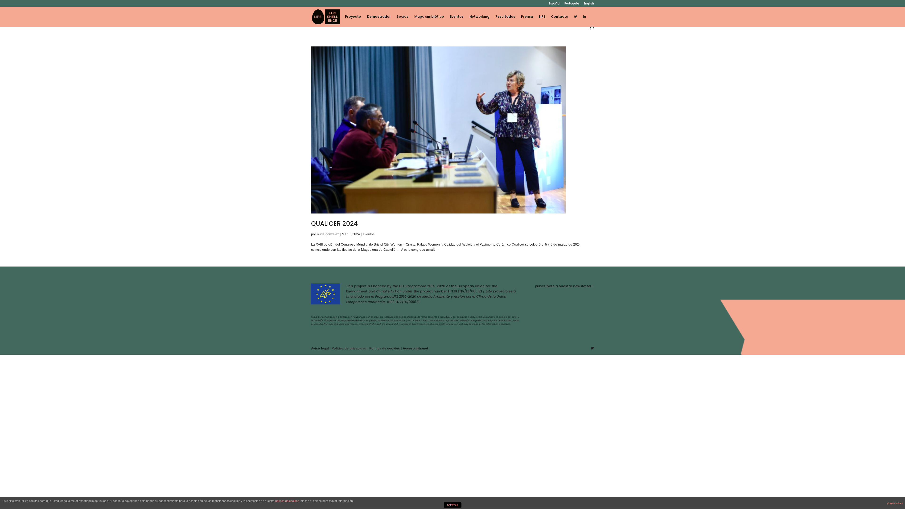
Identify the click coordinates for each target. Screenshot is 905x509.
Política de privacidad (349, 348)
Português (572, 3)
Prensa (527, 17)
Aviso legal (320, 348)
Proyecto (353, 17)
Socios (402, 17)
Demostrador (379, 17)
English (589, 3)
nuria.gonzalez (328, 234)
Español (554, 3)
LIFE (542, 17)
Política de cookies (385, 348)
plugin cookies (895, 503)
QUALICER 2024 (334, 223)
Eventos (457, 17)
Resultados (505, 17)
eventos (368, 234)
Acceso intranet (415, 348)
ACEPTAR (452, 505)
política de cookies (287, 501)
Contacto (559, 17)
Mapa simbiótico (429, 17)
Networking (479, 17)
